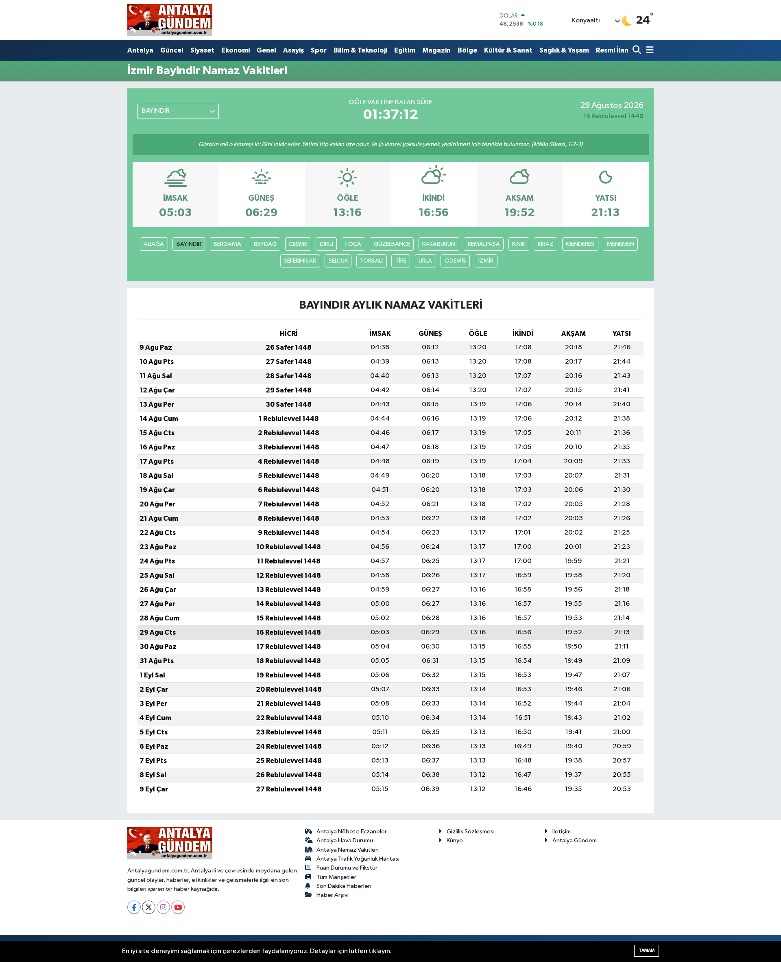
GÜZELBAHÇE (392, 244)
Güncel (171, 50)
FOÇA (353, 244)
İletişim (561, 831)
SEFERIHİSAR (300, 261)
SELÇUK (338, 261)
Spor (319, 50)
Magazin (436, 50)
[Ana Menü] (648, 50)
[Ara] (638, 50)
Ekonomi (235, 50)
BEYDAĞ (265, 244)
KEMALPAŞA (484, 244)
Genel (266, 50)
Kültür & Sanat (508, 50)
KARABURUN (438, 244)
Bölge (467, 50)
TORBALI (371, 261)
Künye (455, 840)
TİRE (400, 261)
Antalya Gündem (574, 840)
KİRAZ (546, 244)
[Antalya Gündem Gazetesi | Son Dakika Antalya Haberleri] (169, 20)
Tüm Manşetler (336, 877)
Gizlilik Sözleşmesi (471, 831)
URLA (425, 261)
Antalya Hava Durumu (344, 840)
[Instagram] (163, 907)
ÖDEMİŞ (455, 261)
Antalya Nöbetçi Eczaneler (351, 831)
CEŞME (298, 244)
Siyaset (202, 50)
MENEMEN (620, 244)
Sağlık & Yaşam (564, 50)
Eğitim (404, 50)
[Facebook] (134, 907)
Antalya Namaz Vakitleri (347, 850)
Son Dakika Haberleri (343, 886)
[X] (148, 907)
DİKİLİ (326, 244)
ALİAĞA (154, 244)
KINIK (518, 244)
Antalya (140, 50)
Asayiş (293, 50)
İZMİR (485, 261)
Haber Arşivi (332, 895)
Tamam (646, 950)
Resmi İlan (612, 50)
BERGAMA (227, 244)
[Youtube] (178, 907)
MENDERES (580, 244)
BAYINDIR (189, 244)
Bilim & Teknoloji (360, 50)
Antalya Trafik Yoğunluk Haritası (357, 859)
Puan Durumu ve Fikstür (346, 868)
